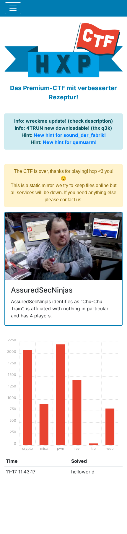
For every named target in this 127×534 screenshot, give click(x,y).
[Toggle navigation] (13, 8)
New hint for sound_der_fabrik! (70, 135)
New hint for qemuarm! (70, 142)
